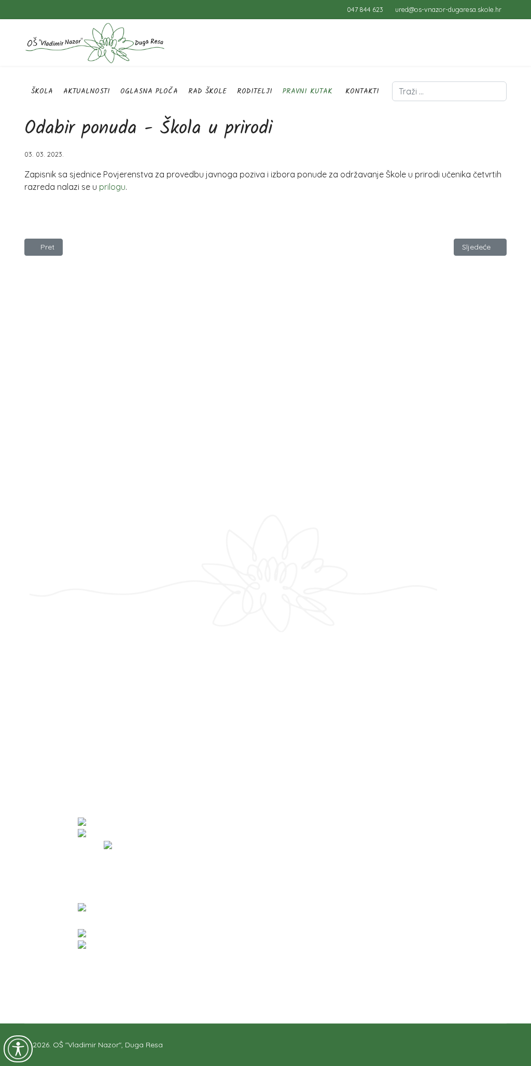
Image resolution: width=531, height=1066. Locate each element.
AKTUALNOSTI (86, 91)
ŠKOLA (42, 91)
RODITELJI (254, 91)
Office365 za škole (57, 682)
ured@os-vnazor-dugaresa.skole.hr (448, 9)
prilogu (112, 187)
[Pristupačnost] (18, 1048)
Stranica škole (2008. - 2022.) (76, 728)
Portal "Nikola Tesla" (60, 705)
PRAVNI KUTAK (307, 91)
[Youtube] (43, 9)
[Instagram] (59, 9)
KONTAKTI (362, 91)
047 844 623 (365, 9)
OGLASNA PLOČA (149, 91)
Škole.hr (39, 693)
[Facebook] (27, 9)
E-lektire (39, 717)
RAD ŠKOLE (207, 91)
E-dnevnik (42, 670)
